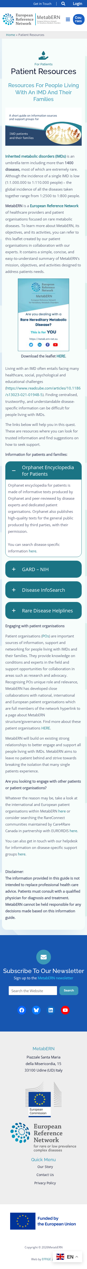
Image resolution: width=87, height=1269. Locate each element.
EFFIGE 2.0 (49, 1259)
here (32, 551)
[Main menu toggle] (68, 19)
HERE (61, 356)
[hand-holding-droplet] (43, 55)
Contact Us (45, 1174)
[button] (63, 4)
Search (69, 990)
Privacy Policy (45, 1183)
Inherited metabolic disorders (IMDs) (36, 156)
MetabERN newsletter (55, 977)
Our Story (45, 1166)
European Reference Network (54, 205)
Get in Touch (42, 3)
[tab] (43, 509)
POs (45, 636)
